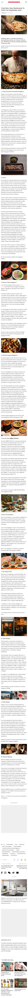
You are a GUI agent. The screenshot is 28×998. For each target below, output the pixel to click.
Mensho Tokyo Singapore (8, 850)
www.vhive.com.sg (5, 903)
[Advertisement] (14, 819)
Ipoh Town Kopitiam (7, 846)
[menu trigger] (3, 2)
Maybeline (4, 12)
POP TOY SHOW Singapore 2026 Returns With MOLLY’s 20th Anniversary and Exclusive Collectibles (7, 992)
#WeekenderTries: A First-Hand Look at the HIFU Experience (20, 974)
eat (16, 844)
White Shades (6, 855)
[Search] (26, 2)
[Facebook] (14, 859)
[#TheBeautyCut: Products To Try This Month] (7, 966)
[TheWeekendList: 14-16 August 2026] (21, 983)
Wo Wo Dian (14, 855)
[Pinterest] (21, 859)
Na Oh (18, 850)
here (5, 796)
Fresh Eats (22, 844)
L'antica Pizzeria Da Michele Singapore (11, 848)
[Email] (25, 859)
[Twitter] (18, 859)
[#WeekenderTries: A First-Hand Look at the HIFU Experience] (21, 966)
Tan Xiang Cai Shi (21, 853)
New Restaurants (6, 851)
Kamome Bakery (17, 846)
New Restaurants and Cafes (19, 851)
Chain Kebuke (10, 844)
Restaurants (5, 853)
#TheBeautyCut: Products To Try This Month (6, 974)
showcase (13, 853)
